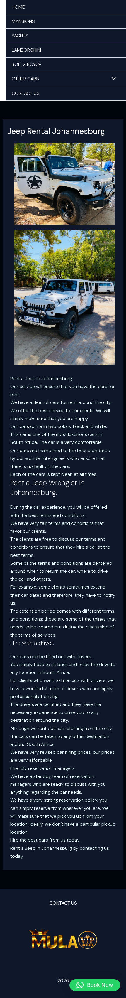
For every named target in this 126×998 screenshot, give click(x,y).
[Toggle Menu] (112, 79)
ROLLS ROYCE (26, 64)
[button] (94, 985)
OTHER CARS (25, 79)
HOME (18, 7)
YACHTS (20, 36)
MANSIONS (23, 21)
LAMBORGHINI (26, 50)
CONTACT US (26, 93)
